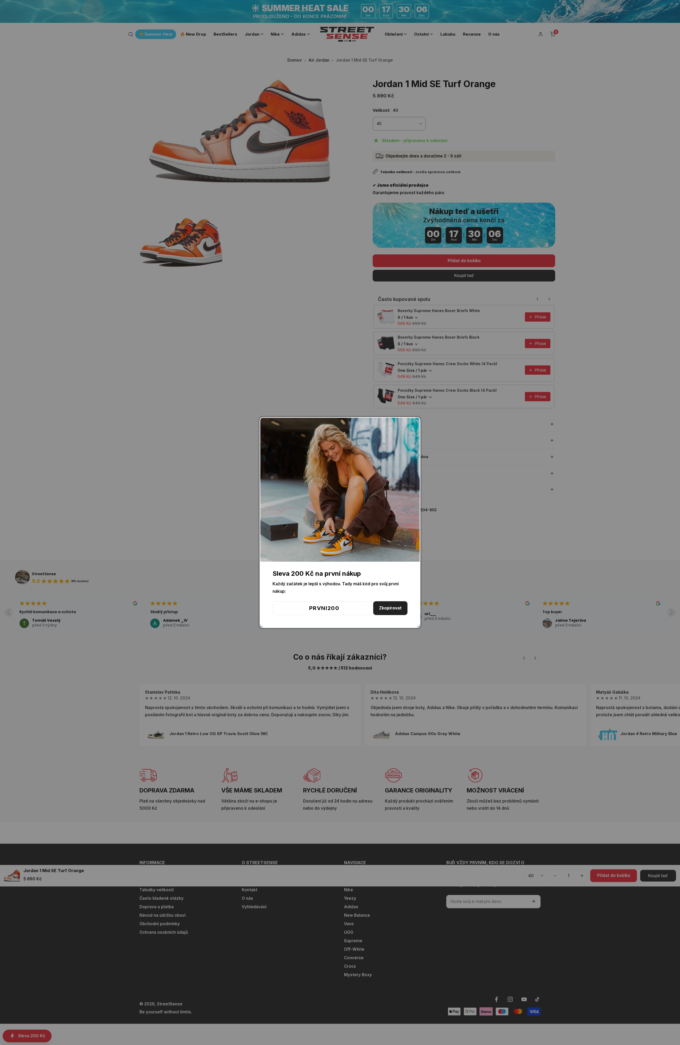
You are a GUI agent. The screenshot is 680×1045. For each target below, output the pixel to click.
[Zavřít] (413, 424)
